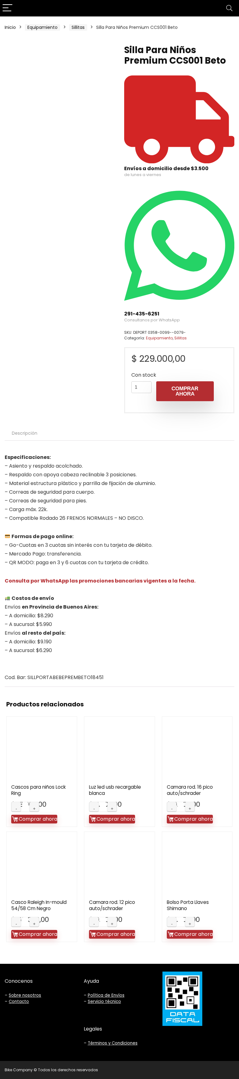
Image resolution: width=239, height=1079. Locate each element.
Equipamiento (42, 27)
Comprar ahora (184, 391)
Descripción (24, 433)
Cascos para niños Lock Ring (38, 790)
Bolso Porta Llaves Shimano (188, 905)
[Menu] (7, 8)
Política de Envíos (106, 995)
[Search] (229, 8)
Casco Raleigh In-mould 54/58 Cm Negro (39, 905)
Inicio (10, 27)
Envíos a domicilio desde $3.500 (166, 168)
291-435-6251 (141, 313)
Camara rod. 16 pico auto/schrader (190, 790)
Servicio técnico (104, 1001)
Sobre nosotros (25, 995)
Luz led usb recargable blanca (115, 790)
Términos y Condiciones (113, 1043)
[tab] (25, 433)
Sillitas (78, 27)
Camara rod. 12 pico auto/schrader (112, 905)
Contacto (19, 1001)
